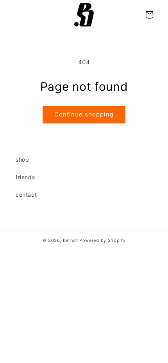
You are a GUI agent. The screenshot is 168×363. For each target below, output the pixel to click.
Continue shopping (84, 114)
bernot (70, 240)
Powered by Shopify (102, 240)
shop (22, 159)
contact (26, 194)
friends (25, 177)
